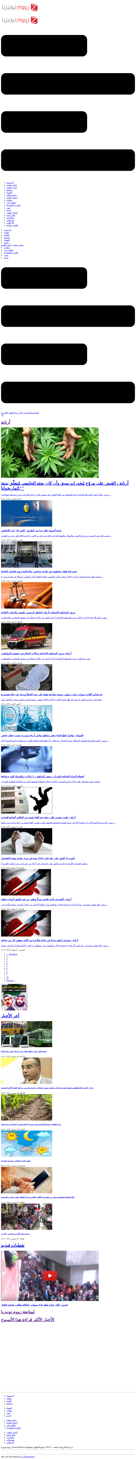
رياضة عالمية (12, 198)
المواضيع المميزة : (30, 413)
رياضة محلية (11, 195)
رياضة (6, 242)
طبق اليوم (10, 215)
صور (8, 208)
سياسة (9, 190)
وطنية (6, 232)
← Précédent (11, 954)
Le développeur (27, 1457)
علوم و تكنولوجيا (13, 205)
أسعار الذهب (11, 213)
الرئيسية (10, 182)
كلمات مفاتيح (12, 225)
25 (7, 978)
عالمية (7, 235)
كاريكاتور (10, 223)
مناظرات (10, 218)
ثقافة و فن (11, 203)
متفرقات (10, 220)
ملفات (9, 200)
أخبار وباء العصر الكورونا (11, 413)
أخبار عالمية (11, 187)
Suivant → (10, 980)
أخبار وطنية (11, 185)
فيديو (8, 210)
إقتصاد (9, 193)
